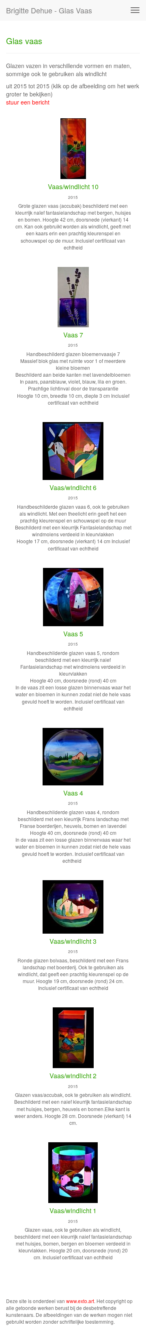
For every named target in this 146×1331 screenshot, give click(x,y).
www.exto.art (80, 1300)
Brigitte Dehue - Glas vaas (49, 10)
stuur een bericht (27, 102)
